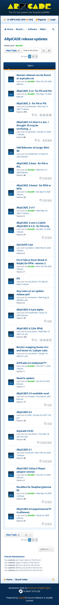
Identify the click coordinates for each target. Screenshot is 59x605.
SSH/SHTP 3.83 (24, 244)
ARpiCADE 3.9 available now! (32, 393)
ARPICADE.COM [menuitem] (17, 19)
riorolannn (32, 297)
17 (50, 340)
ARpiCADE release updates (25, 38)
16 (47, 340)
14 (41, 340)
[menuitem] (29, 19)
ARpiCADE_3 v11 (25, 207)
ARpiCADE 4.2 (24, 412)
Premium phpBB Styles (39, 587)
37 (47, 115)
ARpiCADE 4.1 (24, 449)
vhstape (31, 396)
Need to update (25, 378)
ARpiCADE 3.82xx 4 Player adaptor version (30, 470)
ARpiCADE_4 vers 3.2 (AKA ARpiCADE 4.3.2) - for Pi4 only (32, 224)
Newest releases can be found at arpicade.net (33, 76)
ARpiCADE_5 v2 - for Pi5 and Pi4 (34, 91)
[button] (36, 56)
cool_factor (32, 281)
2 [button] (33, 56)
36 (44, 115)
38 (50, 115)
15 (44, 340)
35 (41, 115)
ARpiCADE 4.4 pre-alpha (29, 309)
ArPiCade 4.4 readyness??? (31, 363)
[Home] (29, 8)
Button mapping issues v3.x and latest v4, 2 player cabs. (32, 348)
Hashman (32, 106)
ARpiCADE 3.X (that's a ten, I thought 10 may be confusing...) (32, 125)
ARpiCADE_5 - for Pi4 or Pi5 (31, 103)
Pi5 (18, 278)
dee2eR (19, 45)
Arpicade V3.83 (24, 431)
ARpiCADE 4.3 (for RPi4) (29, 328)
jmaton (31, 247)
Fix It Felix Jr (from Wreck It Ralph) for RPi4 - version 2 (31, 261)
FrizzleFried (32, 154)
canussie (31, 131)
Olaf (29, 415)
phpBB (21, 597)
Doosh (30, 452)
